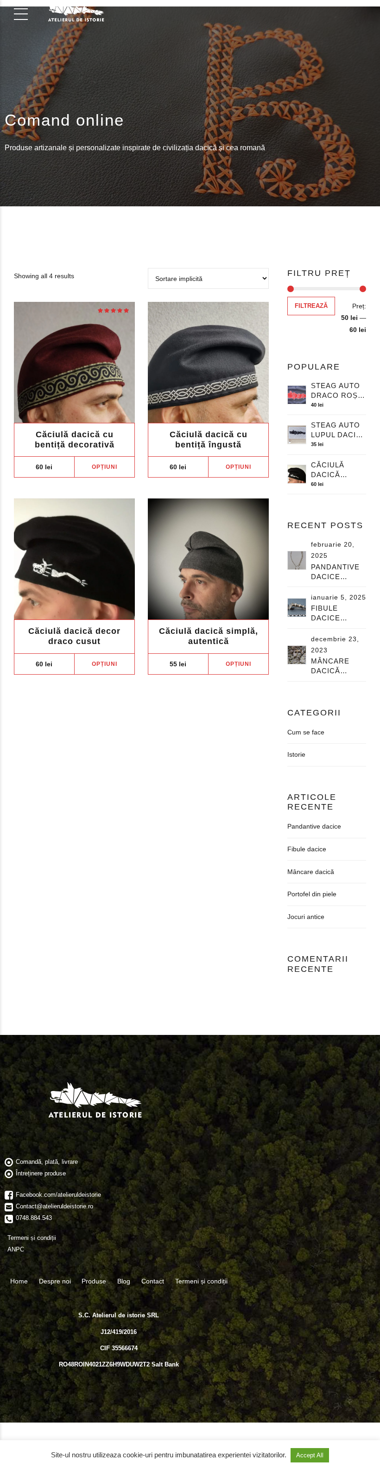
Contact (152, 1281)
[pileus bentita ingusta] (208, 362)
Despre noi (55, 1281)
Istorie (296, 754)
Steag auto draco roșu (337, 390)
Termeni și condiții (201, 1281)
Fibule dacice (325, 613)
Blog (123, 1281)
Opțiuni (104, 467)
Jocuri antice (305, 916)
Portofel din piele (311, 894)
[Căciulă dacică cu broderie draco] (74, 558)
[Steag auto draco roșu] (296, 394)
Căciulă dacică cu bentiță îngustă (208, 439)
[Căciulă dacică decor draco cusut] (296, 474)
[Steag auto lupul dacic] (296, 434)
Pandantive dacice (335, 572)
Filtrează (311, 306)
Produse (94, 1281)
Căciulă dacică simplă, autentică (208, 636)
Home (19, 1281)
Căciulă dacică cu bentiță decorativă (74, 439)
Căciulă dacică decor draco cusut (74, 636)
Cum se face (305, 732)
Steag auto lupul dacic (336, 430)
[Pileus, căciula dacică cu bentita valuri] (74, 362)
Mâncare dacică (330, 666)
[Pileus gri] (208, 558)
